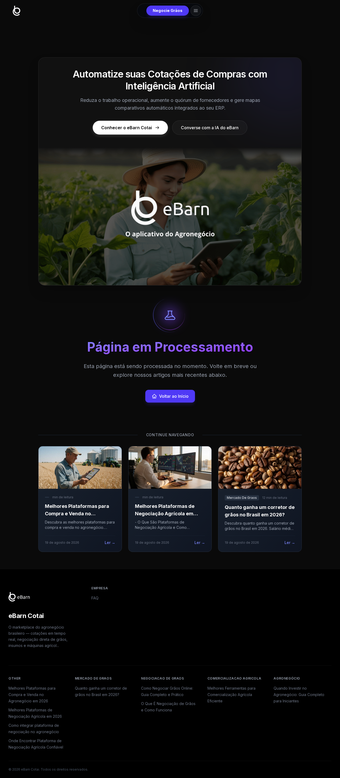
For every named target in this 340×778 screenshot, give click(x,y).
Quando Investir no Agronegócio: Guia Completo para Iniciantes (299, 694)
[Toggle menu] (195, 10)
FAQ (95, 598)
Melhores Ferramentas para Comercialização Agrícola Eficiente (231, 694)
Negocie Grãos (167, 10)
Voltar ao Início (174, 396)
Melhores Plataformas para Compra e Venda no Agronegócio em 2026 (32, 694)
